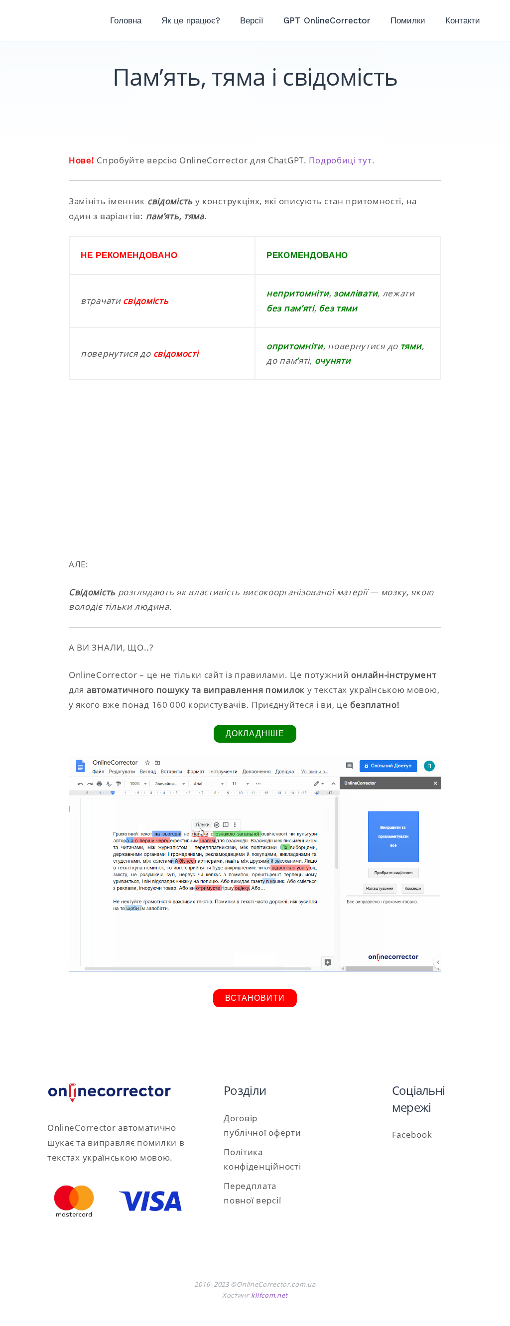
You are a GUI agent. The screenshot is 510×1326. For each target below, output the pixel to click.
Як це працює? (190, 20)
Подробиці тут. (342, 160)
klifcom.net (269, 1295)
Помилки (407, 20)
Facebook (412, 1134)
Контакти (462, 20)
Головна (125, 20)
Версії (251, 20)
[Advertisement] (255, 474)
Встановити (255, 998)
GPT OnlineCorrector (327, 20)
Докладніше (255, 733)
